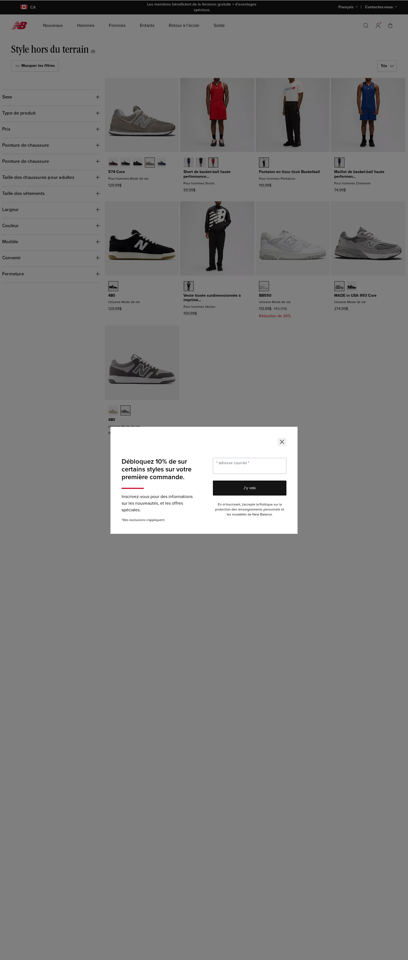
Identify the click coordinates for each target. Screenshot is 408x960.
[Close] (282, 442)
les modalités (237, 514)
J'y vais (249, 488)
